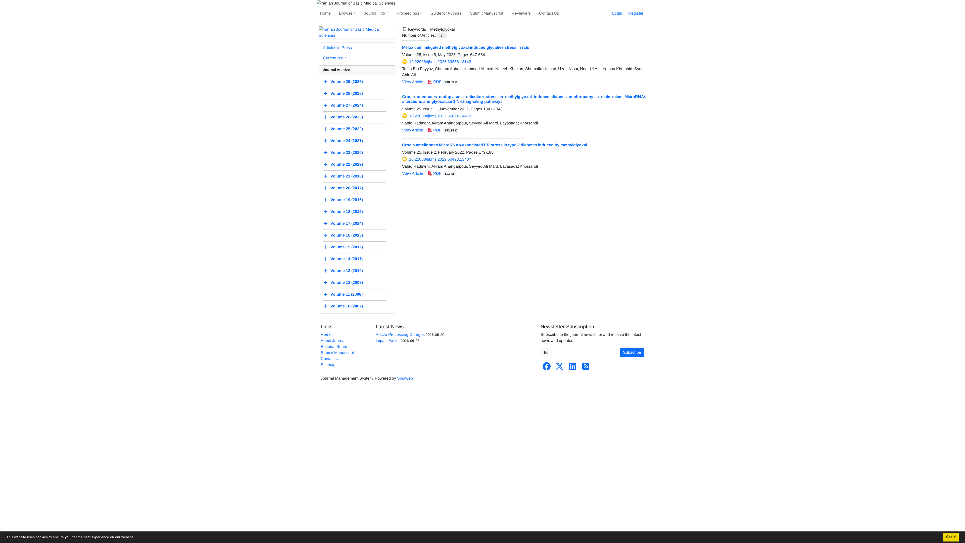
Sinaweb (405, 378)
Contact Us (549, 13)
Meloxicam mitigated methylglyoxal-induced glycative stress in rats (465, 47)
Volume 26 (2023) (346, 117)
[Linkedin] (573, 368)
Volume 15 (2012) (346, 247)
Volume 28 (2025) (346, 93)
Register (635, 13)
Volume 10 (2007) (346, 306)
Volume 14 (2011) (346, 259)
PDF (444, 82)
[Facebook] (547, 368)
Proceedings (408, 13)
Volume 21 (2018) (346, 176)
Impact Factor (388, 340)
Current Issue (335, 58)
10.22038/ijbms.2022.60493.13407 (440, 159)
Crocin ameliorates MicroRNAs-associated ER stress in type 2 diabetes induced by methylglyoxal (494, 145)
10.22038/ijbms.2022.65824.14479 (440, 116)
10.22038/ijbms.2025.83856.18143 (440, 62)
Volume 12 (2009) (346, 282)
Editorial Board (334, 346)
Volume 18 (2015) (346, 211)
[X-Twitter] (560, 368)
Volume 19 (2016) (346, 200)
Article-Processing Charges (400, 334)
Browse (346, 13)
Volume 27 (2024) (346, 105)
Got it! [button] (951, 537)
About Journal (333, 340)
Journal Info (374, 13)
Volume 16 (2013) (346, 235)
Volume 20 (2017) (346, 188)
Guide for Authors (445, 13)
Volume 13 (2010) (346, 270)
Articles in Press (337, 48)
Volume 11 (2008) (346, 294)
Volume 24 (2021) (346, 141)
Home (325, 13)
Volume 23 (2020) (346, 152)
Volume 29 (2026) (346, 81)
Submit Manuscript (486, 13)
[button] (136, 537)
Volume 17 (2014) (346, 223)
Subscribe (632, 352)
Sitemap (328, 365)
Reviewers (521, 13)
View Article (412, 82)
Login (617, 13)
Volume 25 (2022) (346, 129)
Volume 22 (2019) (346, 164)
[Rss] (586, 368)
